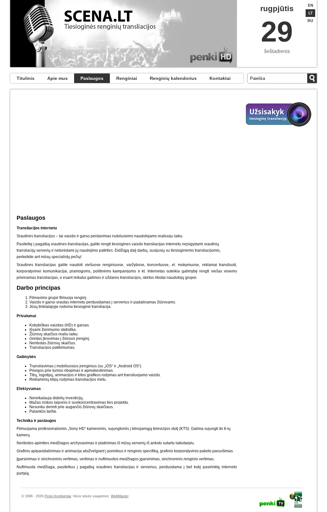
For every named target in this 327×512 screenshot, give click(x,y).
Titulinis (25, 78)
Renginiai (126, 78)
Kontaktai (220, 78)
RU (310, 21)
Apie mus (57, 78)
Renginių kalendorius (173, 78)
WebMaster (119, 496)
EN (310, 5)
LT (310, 13)
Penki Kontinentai (57, 496)
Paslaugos (91, 78)
